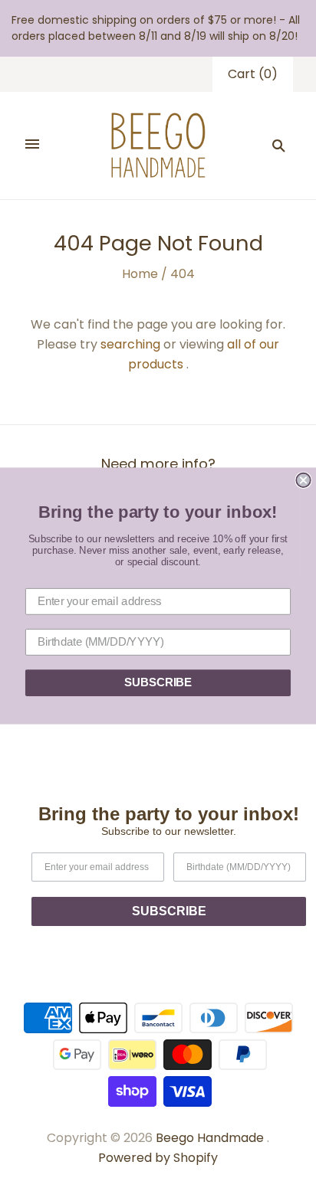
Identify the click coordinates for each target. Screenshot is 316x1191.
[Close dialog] (303, 479)
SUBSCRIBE (158, 682)
